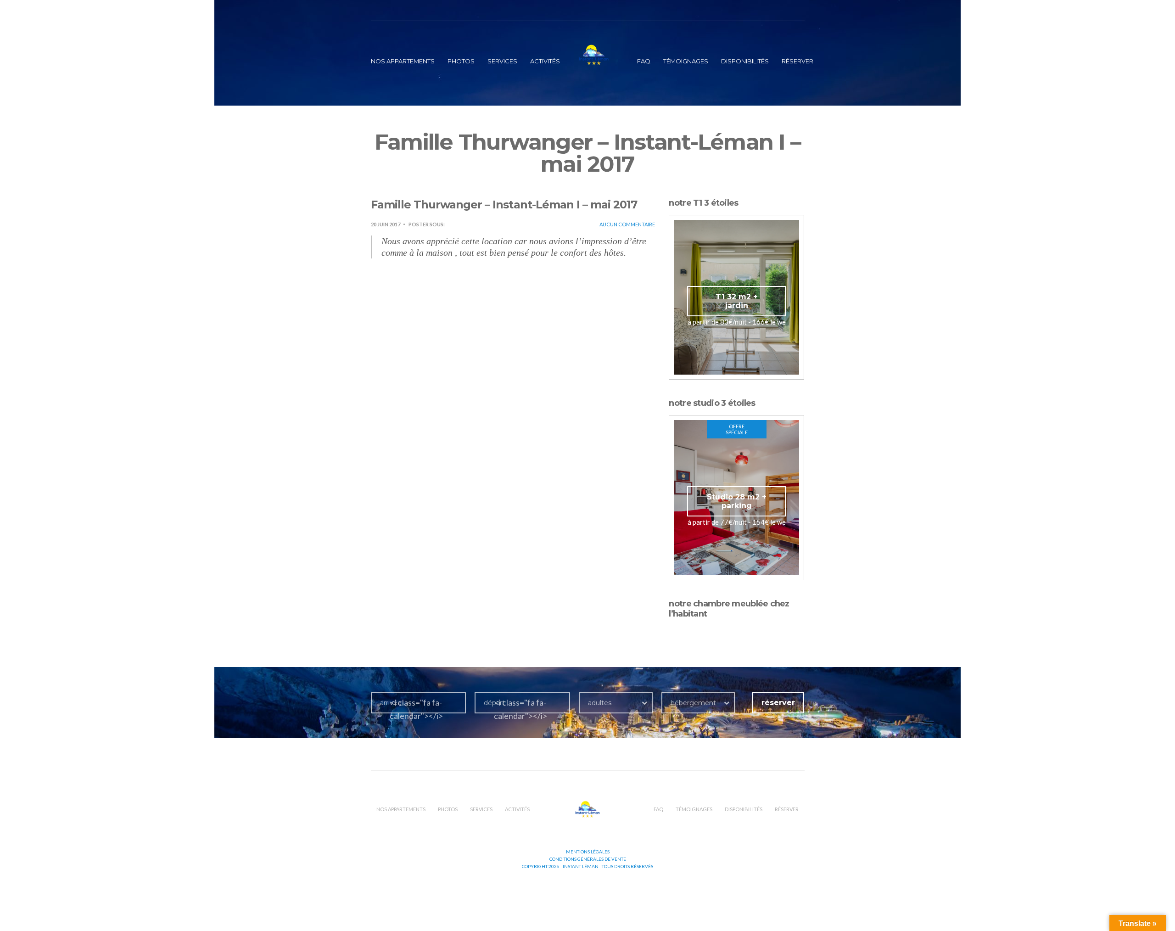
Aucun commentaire (627, 224)
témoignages (685, 61)
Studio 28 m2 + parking (737, 501)
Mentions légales (588, 851)
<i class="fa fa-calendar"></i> (416, 709)
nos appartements (403, 61)
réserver (797, 61)
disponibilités (745, 61)
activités (545, 61)
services (502, 61)
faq (643, 61)
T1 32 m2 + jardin (737, 301)
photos (461, 61)
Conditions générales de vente (587, 859)
